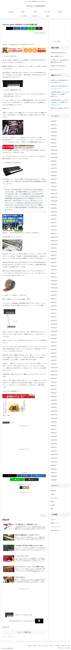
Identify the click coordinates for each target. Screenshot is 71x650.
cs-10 (13, 422)
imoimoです (63, 645)
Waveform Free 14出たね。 (58, 66)
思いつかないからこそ (57, 69)
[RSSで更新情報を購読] (27, 487)
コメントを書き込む (24, 632)
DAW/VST (30, 645)
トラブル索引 (57, 645)
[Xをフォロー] (21, 487)
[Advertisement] (24, 38)
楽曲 (69, 645)
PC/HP (39, 645)
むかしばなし (6, 422)
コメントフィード (56, 526)
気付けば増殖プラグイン (57, 56)
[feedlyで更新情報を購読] (24, 487)
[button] (38, 28)
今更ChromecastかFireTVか (58, 52)
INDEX (51, 645)
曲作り (34, 645)
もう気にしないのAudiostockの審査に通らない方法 (59, 61)
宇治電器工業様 (31, 256)
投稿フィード (54, 523)
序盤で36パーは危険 (56, 108)
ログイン (53, 519)
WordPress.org (55, 530)
